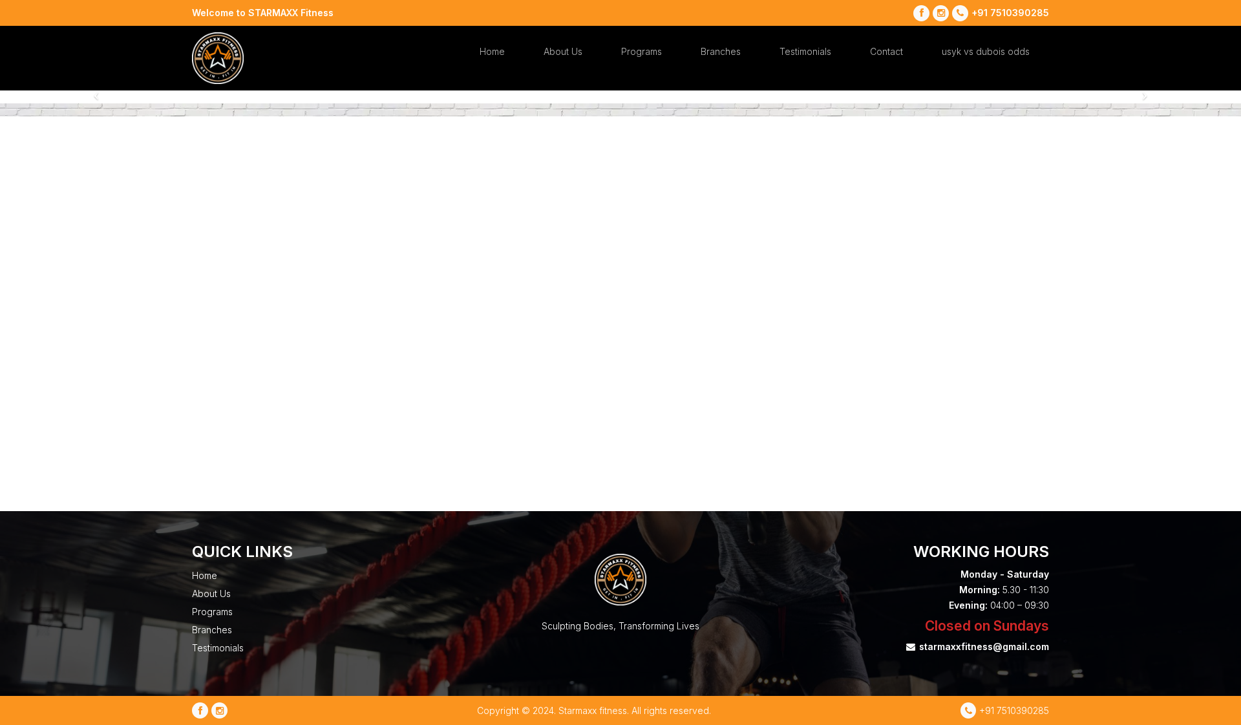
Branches (721, 51)
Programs (641, 51)
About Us (563, 51)
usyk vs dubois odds (986, 51)
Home (492, 51)
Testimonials (805, 51)
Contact (886, 51)
